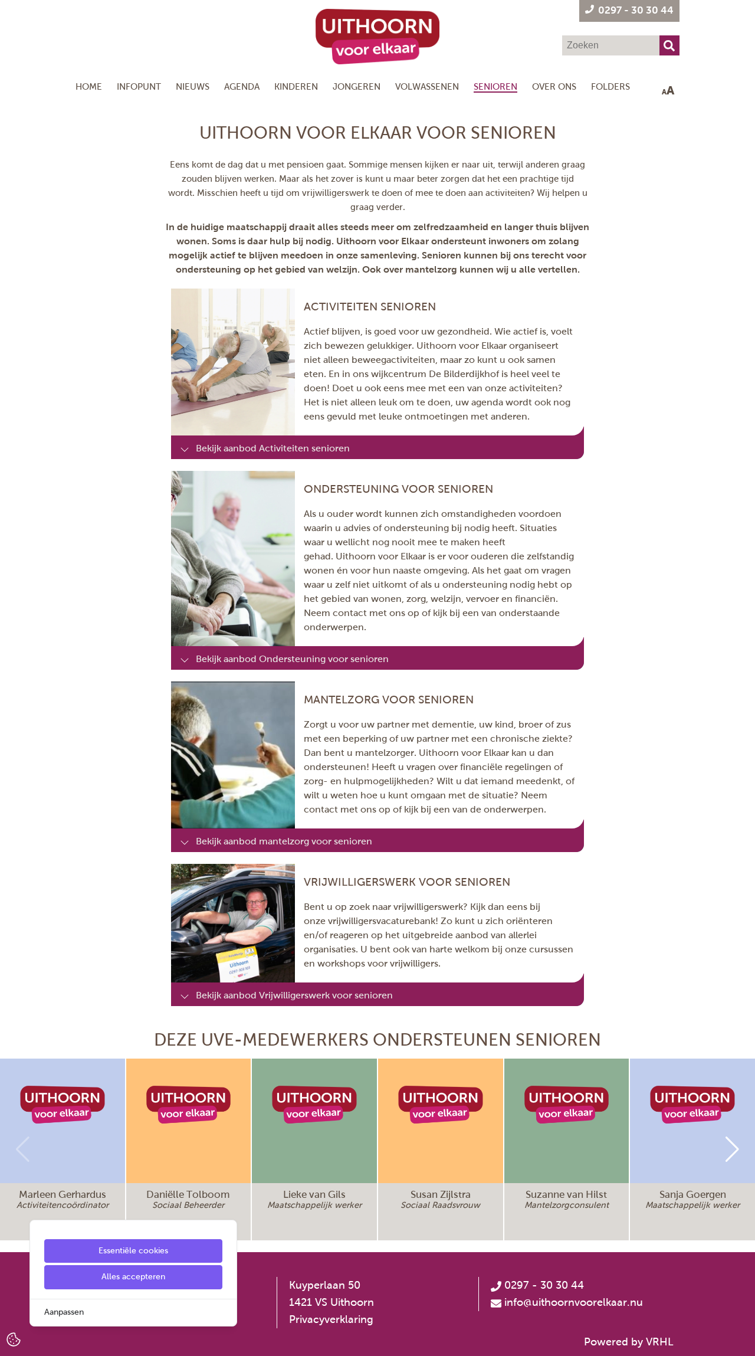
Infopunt (139, 86)
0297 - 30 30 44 (542, 1285)
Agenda (242, 86)
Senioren (495, 86)
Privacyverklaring (331, 1319)
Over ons (554, 86)
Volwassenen (427, 86)
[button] (732, 1149)
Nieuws (192, 86)
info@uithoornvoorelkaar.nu (573, 1302)
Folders (610, 86)
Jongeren (356, 86)
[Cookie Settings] (13, 1339)
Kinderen (296, 86)
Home (89, 86)
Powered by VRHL (629, 1342)
